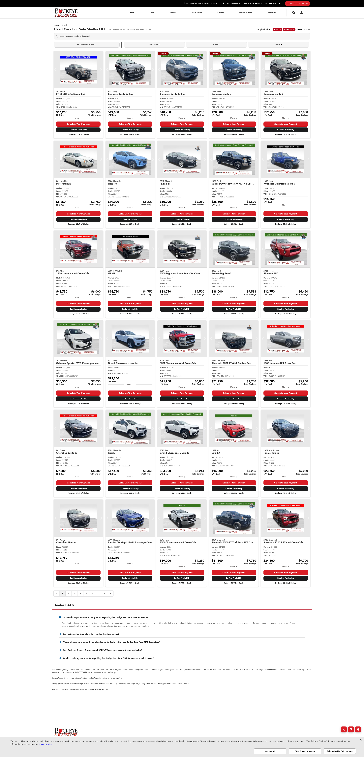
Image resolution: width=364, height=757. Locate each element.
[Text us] (351, 729)
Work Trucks (197, 13)
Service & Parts (245, 13)
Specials (173, 13)
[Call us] (344, 729)
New (132, 13)
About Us (271, 13)
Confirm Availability (78, 130)
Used (152, 13)
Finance (220, 13)
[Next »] (110, 593)
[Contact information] (358, 729)
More (77, 118)
